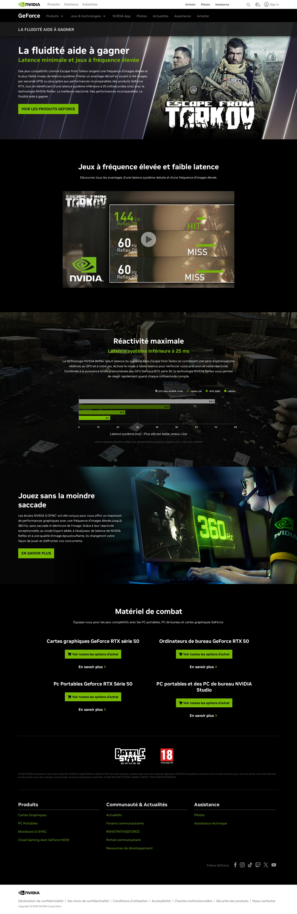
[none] (249, 3)
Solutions (71, 4)
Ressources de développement (129, 848)
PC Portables (28, 823)
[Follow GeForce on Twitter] (265, 864)
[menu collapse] (102, 4)
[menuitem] (53, 4)
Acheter (203, 16)
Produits (53, 4)
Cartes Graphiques (32, 815)
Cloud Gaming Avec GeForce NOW (43, 840)
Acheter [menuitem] (190, 4)
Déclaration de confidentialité (40, 901)
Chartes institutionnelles (193, 901)
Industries (89, 4)
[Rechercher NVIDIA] (249, 4)
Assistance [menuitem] (222, 4)
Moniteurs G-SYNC (32, 831)
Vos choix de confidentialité (88, 901)
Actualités (160, 16)
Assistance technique (210, 823)
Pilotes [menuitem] (205, 4)
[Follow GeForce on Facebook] (235, 864)
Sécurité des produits (232, 901)
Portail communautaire (123, 840)
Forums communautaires (125, 823)
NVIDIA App (122, 16)
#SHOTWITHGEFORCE (123, 831)
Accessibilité (161, 901)
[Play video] (148, 239)
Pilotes (142, 16)
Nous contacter (264, 901)
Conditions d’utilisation (130, 901)
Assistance (182, 16)
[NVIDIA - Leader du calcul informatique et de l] (29, 4)
